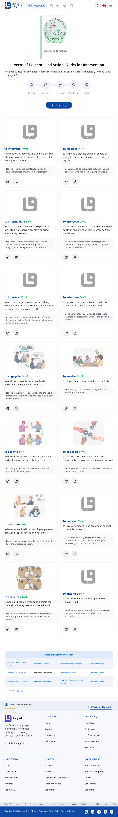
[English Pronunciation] (64, 6)
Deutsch (62, 804)
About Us (49, 729)
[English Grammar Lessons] (51, 6)
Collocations (10, 771)
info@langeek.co (18, 743)
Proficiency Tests (93, 735)
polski (107, 804)
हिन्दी (16, 804)
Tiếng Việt (8, 804)
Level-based (90, 723)
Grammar (50, 759)
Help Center (50, 741)
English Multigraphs (94, 771)
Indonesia (51, 804)
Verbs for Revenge (68, 672)
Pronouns (49, 765)
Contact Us (50, 735)
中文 (91, 804)
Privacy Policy (54, 811)
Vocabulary (91, 716)
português (73, 804)
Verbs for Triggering (15, 690)
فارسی (41, 804)
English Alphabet (93, 765)
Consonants (90, 783)
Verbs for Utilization (96, 672)
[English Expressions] (58, 6)
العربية (24, 804)
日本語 (83, 804)
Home (47, 723)
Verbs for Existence (42, 664)
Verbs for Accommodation (71, 664)
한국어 (98, 804)
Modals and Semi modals (57, 777)
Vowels (88, 777)
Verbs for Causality (96, 681)
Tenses (48, 771)
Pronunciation (92, 759)
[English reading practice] (71, 6)
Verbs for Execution (96, 664)
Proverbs (9, 783)
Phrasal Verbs (11, 777)
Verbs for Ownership (42, 681)
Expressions (11, 759)
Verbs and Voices (53, 783)
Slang (7, 765)
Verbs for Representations (17, 681)
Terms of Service (68, 811)
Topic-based (90, 729)
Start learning (59, 105)
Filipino (32, 804)
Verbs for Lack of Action (16, 672)
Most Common (92, 741)
